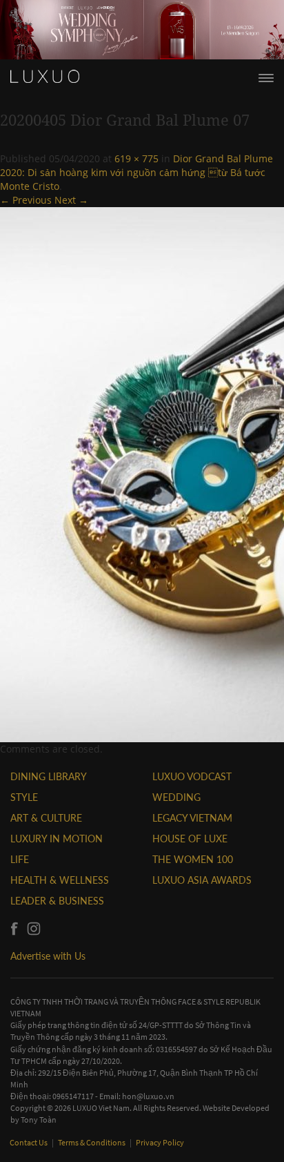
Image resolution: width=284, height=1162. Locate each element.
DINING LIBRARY (48, 776)
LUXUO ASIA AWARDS (202, 880)
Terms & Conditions (92, 1142)
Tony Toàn (39, 1119)
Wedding (176, 797)
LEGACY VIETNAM (192, 818)
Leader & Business (57, 901)
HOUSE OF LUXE (189, 838)
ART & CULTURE (46, 818)
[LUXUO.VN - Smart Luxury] (45, 76)
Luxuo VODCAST (192, 776)
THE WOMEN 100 (192, 859)
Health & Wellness (59, 880)
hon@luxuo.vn (148, 1096)
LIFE (19, 859)
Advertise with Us (47, 956)
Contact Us (29, 1142)
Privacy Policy (160, 1142)
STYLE (24, 797)
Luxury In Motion (56, 838)
